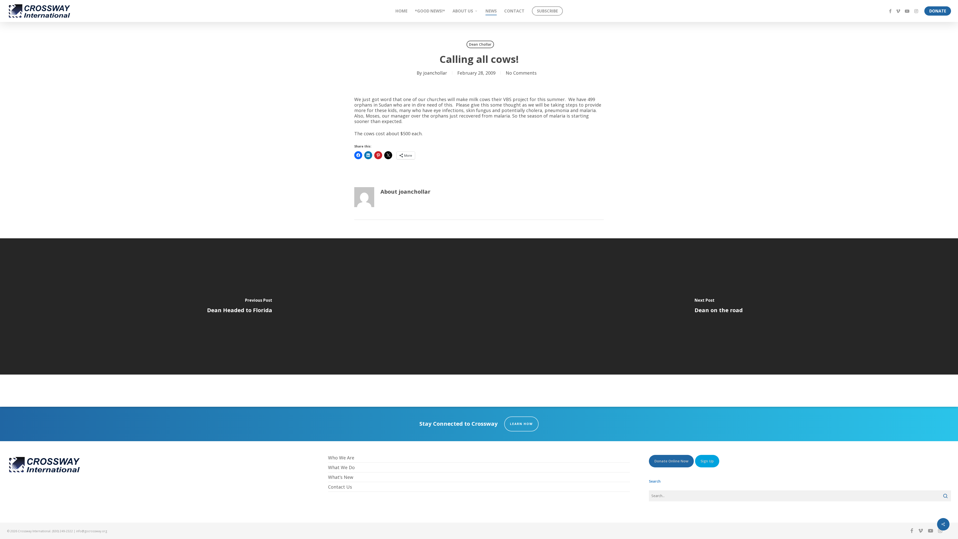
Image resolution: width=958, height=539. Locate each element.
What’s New (340, 477)
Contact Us (340, 487)
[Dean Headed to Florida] (239, 306)
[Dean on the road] (718, 306)
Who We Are (341, 458)
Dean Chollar (480, 44)
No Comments (521, 73)
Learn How (521, 424)
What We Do (341, 467)
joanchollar (435, 73)
